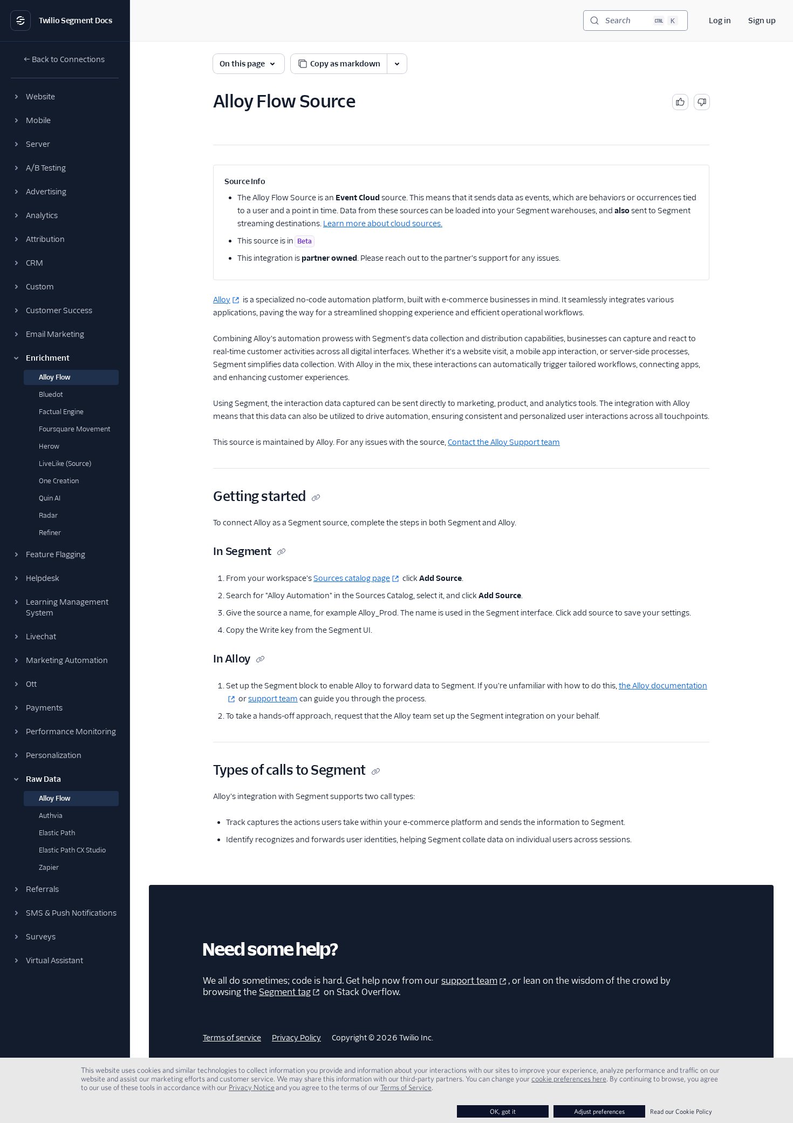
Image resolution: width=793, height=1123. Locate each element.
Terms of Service (406, 1087)
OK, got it (503, 1111)
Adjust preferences (599, 1111)
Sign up (762, 20)
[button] (65, 96)
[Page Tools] (397, 63)
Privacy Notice (252, 1087)
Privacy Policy (296, 1038)
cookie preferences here (568, 1078)
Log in (720, 20)
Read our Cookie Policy (681, 1111)
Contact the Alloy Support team (504, 442)
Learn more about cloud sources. (382, 223)
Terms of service (232, 1038)
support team (273, 698)
